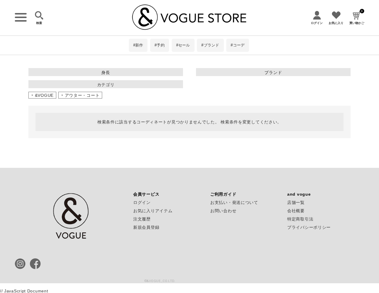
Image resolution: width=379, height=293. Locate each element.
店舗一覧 (296, 202)
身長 (105, 72)
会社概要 (296, 210)
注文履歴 (142, 219)
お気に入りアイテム (152, 210)
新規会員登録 (146, 227)
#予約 (160, 45)
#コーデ (238, 45)
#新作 (138, 45)
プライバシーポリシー (309, 227)
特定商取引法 (300, 219)
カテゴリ (106, 84)
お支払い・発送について (234, 202)
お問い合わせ (223, 210)
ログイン (142, 202)
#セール (183, 45)
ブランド (273, 72)
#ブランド (210, 45)
